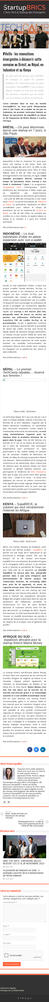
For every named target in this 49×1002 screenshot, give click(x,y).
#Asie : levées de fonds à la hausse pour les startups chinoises (16, 815)
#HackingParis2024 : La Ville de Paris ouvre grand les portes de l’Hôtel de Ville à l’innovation (31, 823)
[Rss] (18, 998)
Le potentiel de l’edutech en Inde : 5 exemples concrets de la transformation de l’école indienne (23, 873)
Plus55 (11, 202)
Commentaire (10, 902)
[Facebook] (20, 998)
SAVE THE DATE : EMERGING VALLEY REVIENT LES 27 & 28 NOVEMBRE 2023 (23, 862)
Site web (6, 943)
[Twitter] (23, 998)
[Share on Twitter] (36, 751)
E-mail (6, 934)
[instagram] (31, 998)
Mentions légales (8, 988)
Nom (6, 926)
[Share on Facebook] (29, 751)
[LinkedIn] (26, 998)
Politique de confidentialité (12, 990)
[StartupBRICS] (24, 9)
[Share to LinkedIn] (42, 751)
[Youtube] (28, 998)
